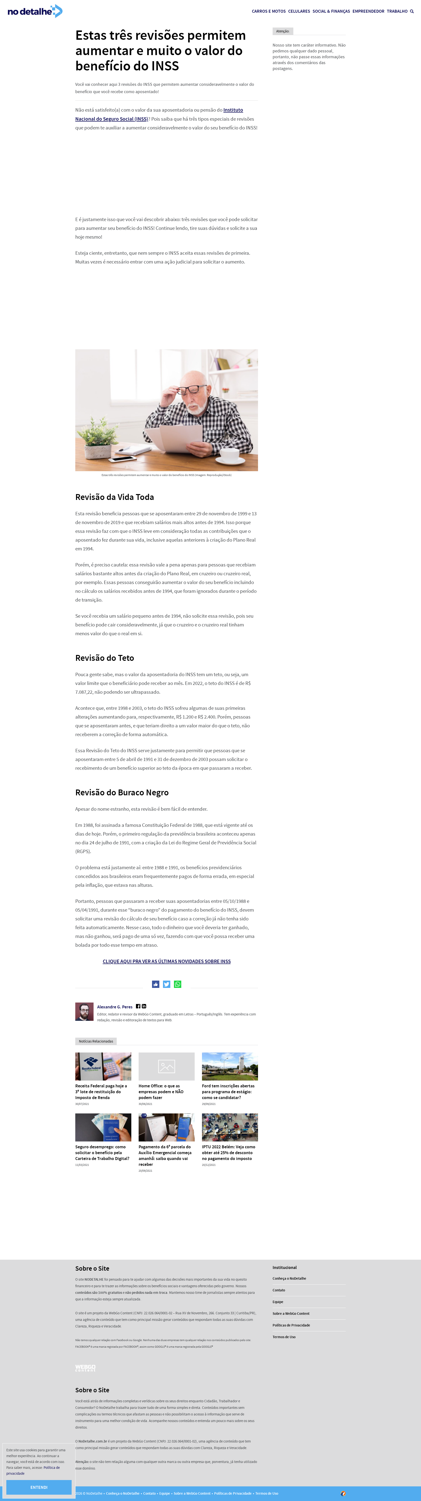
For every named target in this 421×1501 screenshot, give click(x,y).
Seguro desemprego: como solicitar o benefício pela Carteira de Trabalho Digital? (102, 1152)
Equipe (278, 1301)
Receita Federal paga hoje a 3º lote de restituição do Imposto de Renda (101, 1092)
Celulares (299, 11)
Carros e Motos (269, 11)
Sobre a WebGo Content (291, 1313)
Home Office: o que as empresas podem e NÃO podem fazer (161, 1092)
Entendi (39, 1487)
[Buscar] (412, 11)
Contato (279, 1290)
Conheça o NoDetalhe (289, 1278)
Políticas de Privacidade (291, 1325)
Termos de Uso (284, 1337)
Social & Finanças (331, 11)
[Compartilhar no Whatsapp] (177, 984)
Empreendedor (368, 11)
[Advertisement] (166, 174)
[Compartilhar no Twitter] (166, 984)
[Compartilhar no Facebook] (155, 984)
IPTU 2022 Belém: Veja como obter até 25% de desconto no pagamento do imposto (228, 1152)
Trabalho (397, 11)
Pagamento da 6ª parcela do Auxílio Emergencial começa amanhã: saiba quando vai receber (165, 1155)
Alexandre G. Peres (115, 1007)
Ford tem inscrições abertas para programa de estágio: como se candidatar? (228, 1092)
